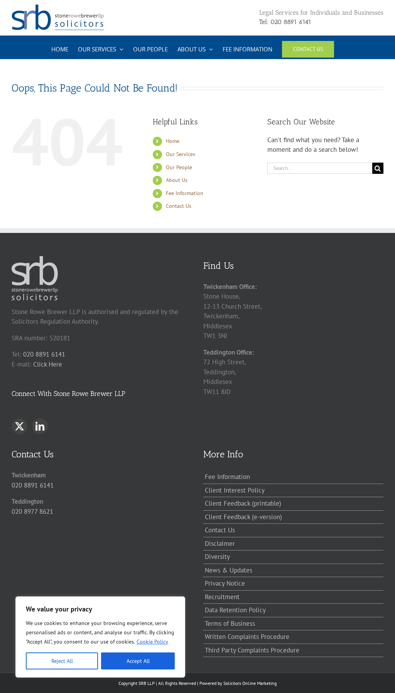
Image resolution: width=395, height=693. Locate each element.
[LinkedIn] (40, 426)
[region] (100, 637)
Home (172, 141)
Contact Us (178, 205)
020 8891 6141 (44, 354)
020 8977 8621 (32, 511)
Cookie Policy (152, 641)
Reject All (62, 660)
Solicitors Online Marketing (250, 683)
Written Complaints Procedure (247, 636)
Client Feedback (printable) (243, 503)
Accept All (138, 660)
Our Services (180, 154)
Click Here (47, 364)
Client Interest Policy (235, 490)
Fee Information (184, 193)
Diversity (217, 556)
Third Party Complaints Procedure (252, 650)
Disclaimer (220, 543)
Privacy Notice (225, 583)
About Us (176, 180)
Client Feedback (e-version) (243, 517)
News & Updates (228, 570)
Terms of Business (230, 623)
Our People (179, 167)
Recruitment (222, 597)
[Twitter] (19, 426)
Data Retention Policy (235, 610)
